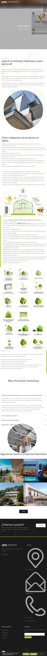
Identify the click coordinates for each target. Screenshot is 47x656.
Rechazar (33, 654)
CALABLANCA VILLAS (33, 479)
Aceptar (26, 654)
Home (20, 29)
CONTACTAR (40, 525)
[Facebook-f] (8, 554)
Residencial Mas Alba (33, 503)
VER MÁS (23, 511)
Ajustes (41, 654)
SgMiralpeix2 (7, 504)
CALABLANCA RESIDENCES (11, 479)
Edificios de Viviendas (33, 505)
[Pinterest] (5, 554)
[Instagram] (2, 554)
